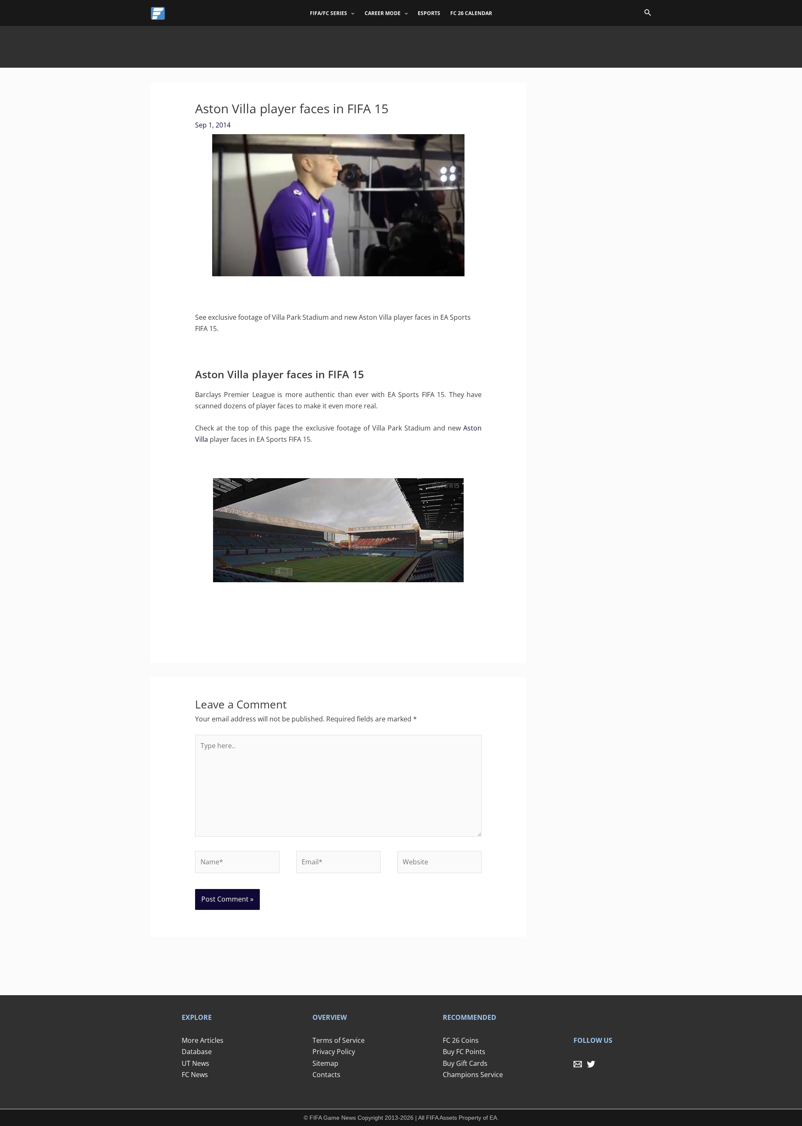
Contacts (326, 1074)
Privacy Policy (333, 1051)
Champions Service (473, 1074)
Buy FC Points (464, 1051)
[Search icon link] (648, 14)
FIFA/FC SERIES (328, 13)
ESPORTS (429, 13)
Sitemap (325, 1063)
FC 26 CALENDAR (471, 13)
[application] (350, 13)
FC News (195, 1074)
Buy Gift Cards (465, 1063)
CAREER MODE (383, 13)
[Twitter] (591, 1064)
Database (197, 1051)
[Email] (578, 1064)
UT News (195, 1063)
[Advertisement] (401, 45)
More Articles (202, 1040)
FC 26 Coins (461, 1040)
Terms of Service (338, 1040)
